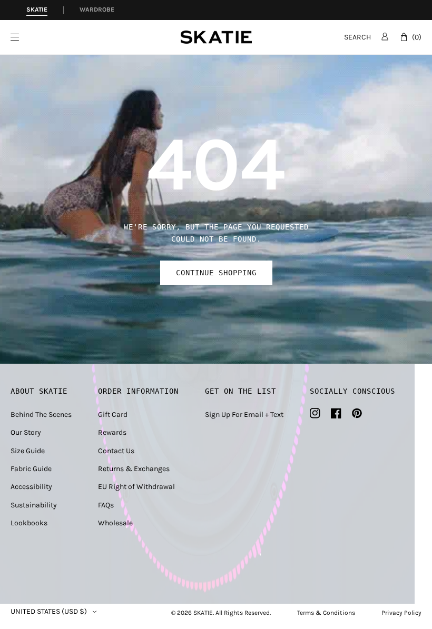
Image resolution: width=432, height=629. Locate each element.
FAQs (106, 505)
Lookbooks (29, 522)
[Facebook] (336, 413)
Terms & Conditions (326, 612)
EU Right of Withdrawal (136, 486)
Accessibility (31, 486)
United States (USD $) (49, 611)
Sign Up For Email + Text (244, 414)
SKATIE (203, 612)
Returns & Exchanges (134, 468)
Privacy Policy (401, 612)
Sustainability (34, 505)
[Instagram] (315, 413)
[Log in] (384, 36)
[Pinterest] (357, 413)
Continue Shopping (216, 272)
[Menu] (96, 37)
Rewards (112, 432)
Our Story (26, 432)
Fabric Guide (31, 468)
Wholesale (115, 522)
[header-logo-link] (216, 37)
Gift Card (112, 414)
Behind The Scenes (41, 414)
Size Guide (28, 450)
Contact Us (116, 450)
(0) (416, 37)
